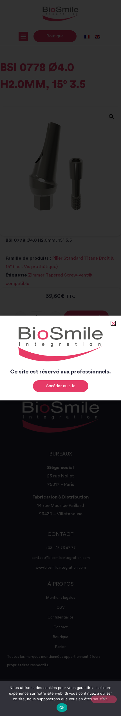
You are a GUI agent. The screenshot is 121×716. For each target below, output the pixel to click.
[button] (113, 323)
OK (62, 707)
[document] (60, 358)
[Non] (104, 699)
